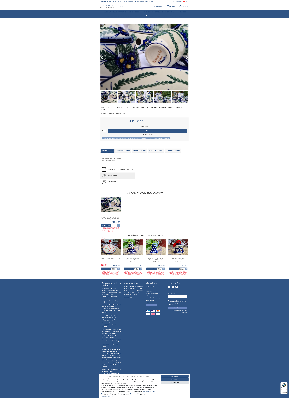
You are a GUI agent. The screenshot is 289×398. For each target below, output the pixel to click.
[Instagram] (173, 287)
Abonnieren (177, 307)
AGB (147, 295)
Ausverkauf (107, 12)
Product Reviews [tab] (173, 150)
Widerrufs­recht (150, 300)
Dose (184, 12)
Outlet (158, 16)
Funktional (142, 394)
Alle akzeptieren (174, 376)
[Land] (184, 1)
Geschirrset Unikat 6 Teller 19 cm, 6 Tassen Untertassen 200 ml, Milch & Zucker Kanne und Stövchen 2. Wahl (110, 218)
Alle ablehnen (174, 379)
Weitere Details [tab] (139, 150)
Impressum (149, 291)
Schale (116, 16)
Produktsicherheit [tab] (156, 150)
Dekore (167, 12)
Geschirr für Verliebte (146, 16)
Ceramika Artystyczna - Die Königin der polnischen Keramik (133, 12)
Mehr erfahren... (128, 297)
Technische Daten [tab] (123, 150)
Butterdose (159, 12)
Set (175, 16)
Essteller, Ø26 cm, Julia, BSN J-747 (110, 258)
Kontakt (151, 1)
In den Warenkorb (148, 131)
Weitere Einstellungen (106, 396)
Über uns (148, 288)
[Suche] (146, 6)
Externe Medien (124, 394)
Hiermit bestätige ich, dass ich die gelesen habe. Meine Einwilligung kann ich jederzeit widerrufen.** (177, 302)
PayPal (134, 394)
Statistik (114, 394)
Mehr (180, 16)
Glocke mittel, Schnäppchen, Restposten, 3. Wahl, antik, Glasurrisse (133, 260)
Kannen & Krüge (167, 16)
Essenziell (105, 394)
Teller (173, 12)
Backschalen (132, 16)
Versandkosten (150, 286)
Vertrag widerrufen (151, 305)
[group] (111, 204)
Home (121, 20)
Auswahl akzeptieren (174, 382)
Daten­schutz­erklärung (152, 293)
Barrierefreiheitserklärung (153, 298)
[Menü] (286, 383)
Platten (110, 16)
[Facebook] (169, 287)
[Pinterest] (176, 287)
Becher (179, 12)
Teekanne (123, 16)
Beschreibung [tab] (107, 150)
